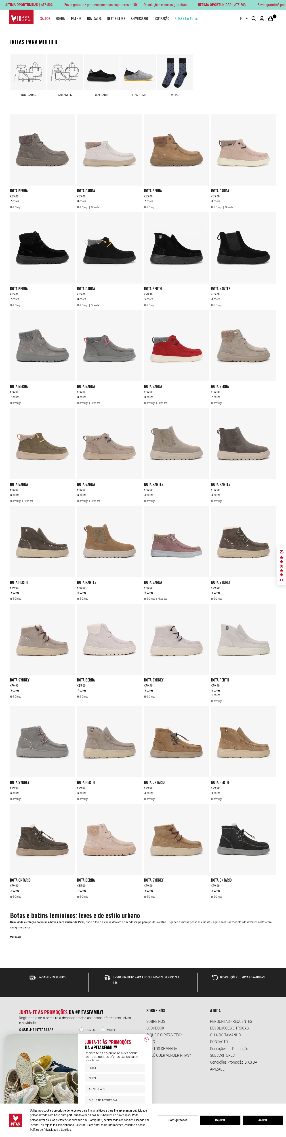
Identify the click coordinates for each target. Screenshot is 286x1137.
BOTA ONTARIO (154, 782)
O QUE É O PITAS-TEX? (164, 1035)
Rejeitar (220, 1120)
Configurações (177, 1120)
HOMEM (60, 18)
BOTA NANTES (221, 288)
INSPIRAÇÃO (161, 18)
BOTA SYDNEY (221, 582)
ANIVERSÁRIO (139, 18)
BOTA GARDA (86, 190)
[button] (281, 566)
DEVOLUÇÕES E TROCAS (229, 1028)
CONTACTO (219, 1041)
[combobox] (114, 1100)
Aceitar (262, 1120)
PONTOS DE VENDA (161, 1048)
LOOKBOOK (155, 1028)
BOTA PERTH (153, 288)
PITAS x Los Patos (186, 18)
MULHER (76, 18)
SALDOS (45, 18)
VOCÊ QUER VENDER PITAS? (168, 1055)
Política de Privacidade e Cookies (50, 1129)
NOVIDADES (94, 18)
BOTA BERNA (19, 190)
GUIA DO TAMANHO (225, 1035)
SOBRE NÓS (155, 1021)
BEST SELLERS (116, 18)
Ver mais (15, 937)
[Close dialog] (146, 1039)
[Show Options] (141, 1100)
